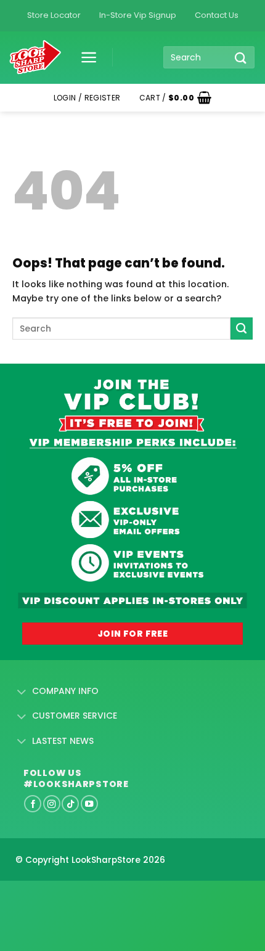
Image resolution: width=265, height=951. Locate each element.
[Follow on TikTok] (70, 803)
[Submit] (241, 58)
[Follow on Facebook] (32, 803)
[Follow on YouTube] (89, 803)
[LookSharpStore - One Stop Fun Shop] (35, 58)
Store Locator (54, 15)
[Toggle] (21, 692)
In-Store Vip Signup (137, 15)
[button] (84, 57)
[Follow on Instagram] (51, 803)
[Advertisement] (98, 896)
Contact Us (216, 15)
